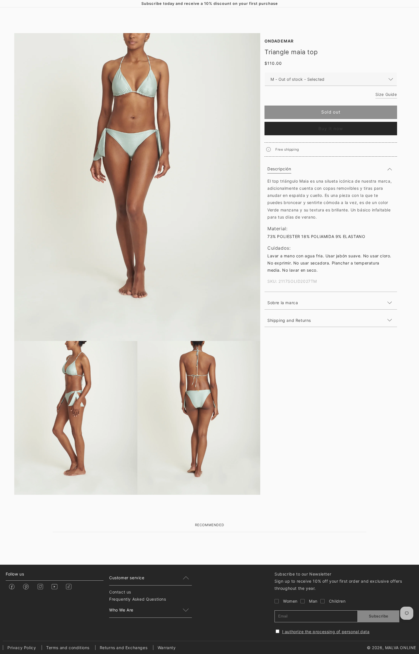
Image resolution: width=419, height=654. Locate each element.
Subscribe (379, 616)
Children (337, 601)
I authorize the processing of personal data (326, 631)
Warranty (167, 647)
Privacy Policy (21, 647)
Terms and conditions (68, 647)
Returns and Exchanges (124, 647)
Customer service (127, 577)
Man (313, 601)
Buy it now (330, 128)
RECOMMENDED (209, 525)
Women (290, 601)
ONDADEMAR (279, 41)
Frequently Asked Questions (137, 599)
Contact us (120, 592)
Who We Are (121, 609)
